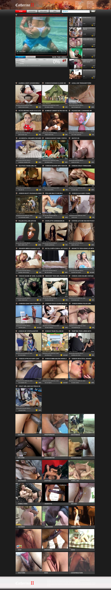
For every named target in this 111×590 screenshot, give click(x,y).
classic (47, 107)
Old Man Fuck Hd (87, 17)
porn (79, 107)
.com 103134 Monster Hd (89, 70)
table (74, 382)
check (77, 162)
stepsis (73, 244)
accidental (21, 162)
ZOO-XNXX (90, 2)
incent (50, 162)
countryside (22, 217)
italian (19, 244)
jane (26, 300)
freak (24, 410)
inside (75, 134)
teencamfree (50, 189)
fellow (47, 355)
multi (48, 217)
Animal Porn (78, 6)
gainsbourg (51, 244)
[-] (65, 60)
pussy (50, 272)
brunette (73, 272)
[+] (63, 60)
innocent (47, 300)
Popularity (43, 11)
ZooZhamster (90, 7)
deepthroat (75, 327)
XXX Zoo (66, 3)
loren (79, 355)
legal (72, 107)
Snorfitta (66, 2)
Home (21, 11)
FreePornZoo (90, 3)
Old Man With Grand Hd (88, 49)
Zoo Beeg (66, 6)
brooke (22, 134)
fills (45, 272)
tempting (73, 355)
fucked (27, 217)
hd (45, 107)
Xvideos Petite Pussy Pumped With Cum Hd (88, 39)
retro (52, 134)
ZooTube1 (78, 5)
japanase (79, 134)
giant (24, 327)
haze (26, 134)
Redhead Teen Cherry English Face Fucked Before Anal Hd (88, 60)
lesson (26, 107)
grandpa (20, 272)
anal (78, 300)
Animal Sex (78, 7)
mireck (24, 272)
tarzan (20, 300)
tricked (23, 355)
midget (46, 134)
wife (29, 162)
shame (23, 300)
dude (74, 189)
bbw (77, 189)
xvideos (20, 107)
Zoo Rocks (78, 3)
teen (77, 272)
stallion (23, 244)
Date (54, 11)
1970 (26, 244)
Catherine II (25, 5)
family (47, 162)
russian (51, 107)
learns (23, 107)
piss (46, 217)
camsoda (22, 63)
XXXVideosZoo (79, 2)
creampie (26, 162)
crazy (20, 410)
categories (32, 11)
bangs (27, 272)
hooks (79, 272)
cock (21, 355)
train (50, 355)
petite (19, 134)
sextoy (72, 162)
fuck (19, 189)
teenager (76, 107)
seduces (51, 327)
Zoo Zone (89, 6)
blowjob (75, 300)
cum (72, 134)
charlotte (47, 244)
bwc (26, 382)
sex (47, 382)
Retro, (23, 61)
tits (74, 217)
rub (77, 244)
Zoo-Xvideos (90, 5)
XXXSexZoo (67, 5)
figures (50, 382)
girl (21, 189)
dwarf (49, 134)
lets (76, 244)
